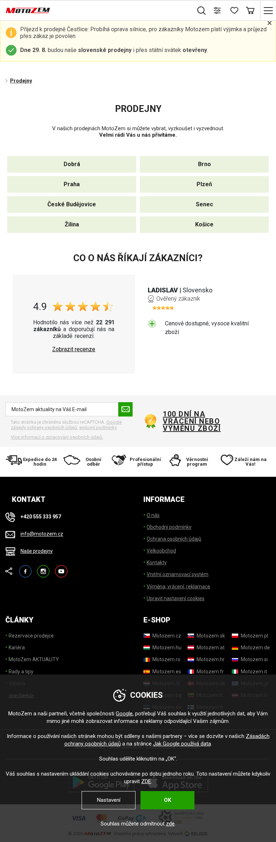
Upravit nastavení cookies (175, 598)
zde (170, 823)
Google (124, 713)
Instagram (43, 568)
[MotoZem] (28, 10)
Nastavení (108, 800)
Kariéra (17, 647)
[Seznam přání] (234, 10)
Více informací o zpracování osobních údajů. (57, 437)
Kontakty (157, 562)
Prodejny (21, 80)
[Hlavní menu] (268, 10)
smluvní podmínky (97, 427)
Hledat (201, 10)
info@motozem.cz (41, 534)
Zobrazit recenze (73, 349)
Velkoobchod (161, 551)
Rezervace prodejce (31, 636)
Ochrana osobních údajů (174, 539)
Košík (250, 10)
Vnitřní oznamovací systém (177, 574)
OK (167, 800)
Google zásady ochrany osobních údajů (66, 425)
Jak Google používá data (182, 743)
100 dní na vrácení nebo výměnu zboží (192, 421)
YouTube (61, 568)
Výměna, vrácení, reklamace (178, 586)
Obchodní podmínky (169, 527)
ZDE (146, 781)
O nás (153, 515)
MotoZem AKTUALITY (34, 659)
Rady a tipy (21, 671)
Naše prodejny (36, 551)
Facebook (25, 568)
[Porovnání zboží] (218, 10)
